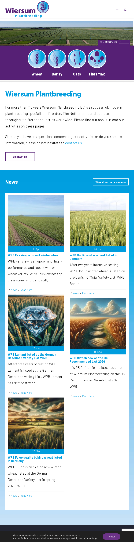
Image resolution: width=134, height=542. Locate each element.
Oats (77, 74)
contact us (73, 143)
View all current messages (110, 181)
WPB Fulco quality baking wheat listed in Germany (35, 459)
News (14, 289)
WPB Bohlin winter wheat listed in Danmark (93, 257)
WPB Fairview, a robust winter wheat (34, 255)
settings (93, 538)
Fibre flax (97, 74)
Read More (26, 289)
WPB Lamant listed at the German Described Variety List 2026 (32, 356)
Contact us (20, 156)
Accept (111, 536)
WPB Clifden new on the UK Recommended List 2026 (89, 359)
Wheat (37, 74)
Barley (57, 74)
